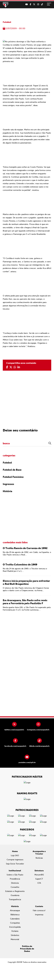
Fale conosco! (39, 910)
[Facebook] (30, 4)
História (7, 491)
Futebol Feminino (13, 476)
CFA (39, 883)
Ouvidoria (15, 895)
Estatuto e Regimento (15, 891)
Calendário (15, 919)
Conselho (15, 887)
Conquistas (15, 923)
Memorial (15, 939)
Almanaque (15, 910)
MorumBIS (39, 875)
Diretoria (15, 883)
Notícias (39, 858)
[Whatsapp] (15, 367)
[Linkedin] (18, 367)
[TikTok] (42, 4)
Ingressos (8, 484)
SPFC (5, 5)
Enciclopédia (15, 927)
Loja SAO (15, 855)
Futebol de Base (12, 469)
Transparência (15, 899)
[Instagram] (38, 4)
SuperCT (39, 879)
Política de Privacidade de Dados (27, 948)
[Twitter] (34, 4)
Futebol (7, 22)
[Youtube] (26, 4)
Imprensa (39, 914)
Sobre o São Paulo (15, 875)
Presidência (15, 879)
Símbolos (15, 935)
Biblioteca (15, 914)
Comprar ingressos (15, 859)
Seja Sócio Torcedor (15, 864)
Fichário (14, 931)
